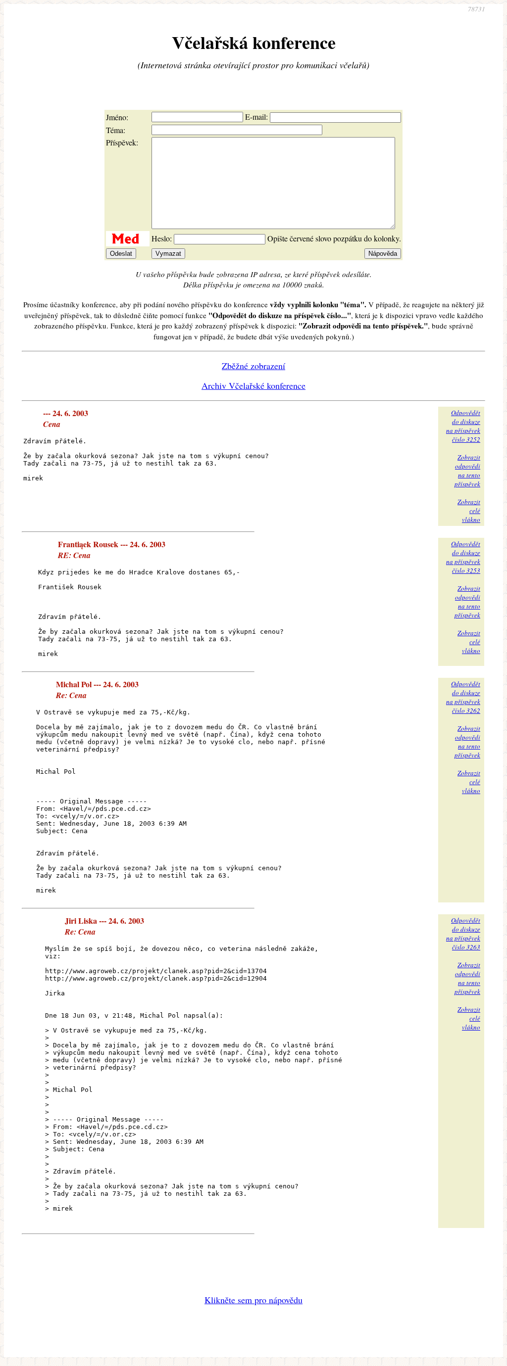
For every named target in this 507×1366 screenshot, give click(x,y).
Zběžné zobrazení (253, 366)
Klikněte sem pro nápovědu (253, 1300)
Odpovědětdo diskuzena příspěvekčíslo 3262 (463, 697)
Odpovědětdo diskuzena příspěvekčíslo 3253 (463, 557)
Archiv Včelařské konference (253, 385)
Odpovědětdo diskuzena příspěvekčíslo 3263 (463, 933)
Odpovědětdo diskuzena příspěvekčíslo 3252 (463, 426)
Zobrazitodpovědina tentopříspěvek (467, 470)
